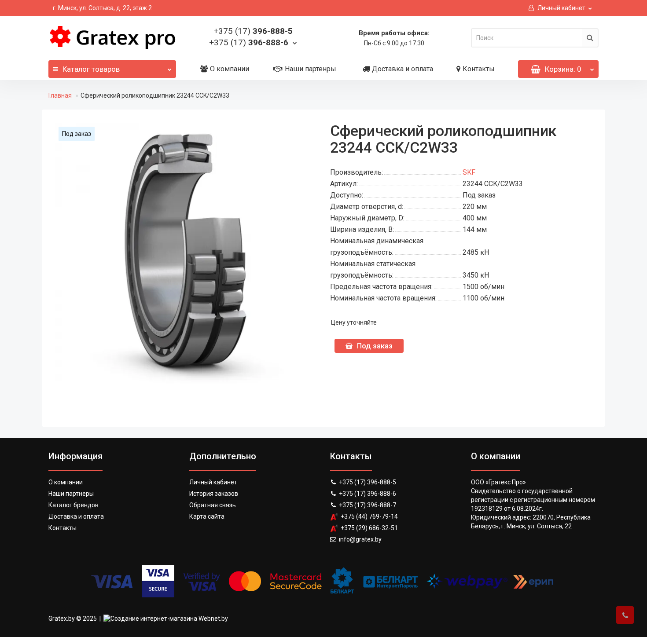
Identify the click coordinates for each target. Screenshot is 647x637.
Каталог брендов (73, 505)
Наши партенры (310, 69)
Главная (60, 95)
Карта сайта (206, 516)
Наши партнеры (71, 493)
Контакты (479, 69)
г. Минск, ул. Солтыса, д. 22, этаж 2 (102, 7)
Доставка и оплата (402, 69)
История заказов (213, 493)
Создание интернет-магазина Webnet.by (169, 618)
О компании (229, 69)
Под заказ (375, 345)
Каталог (91, 69)
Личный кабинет (213, 482)
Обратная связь (212, 505)
